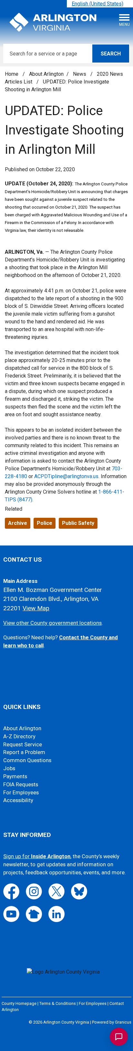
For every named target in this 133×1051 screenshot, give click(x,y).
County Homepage (19, 1003)
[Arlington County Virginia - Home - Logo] (53, 22)
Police (44, 523)
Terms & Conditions (57, 1003)
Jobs (9, 768)
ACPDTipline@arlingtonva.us (66, 476)
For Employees (21, 793)
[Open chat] (119, 1037)
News (80, 74)
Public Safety (78, 523)
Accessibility (18, 800)
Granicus (123, 1022)
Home (11, 74)
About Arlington (46, 74)
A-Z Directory (19, 736)
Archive (17, 523)
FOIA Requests (20, 784)
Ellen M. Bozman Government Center (52, 590)
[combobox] (100, 3)
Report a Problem (24, 752)
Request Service (22, 745)
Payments (15, 776)
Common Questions (27, 760)
